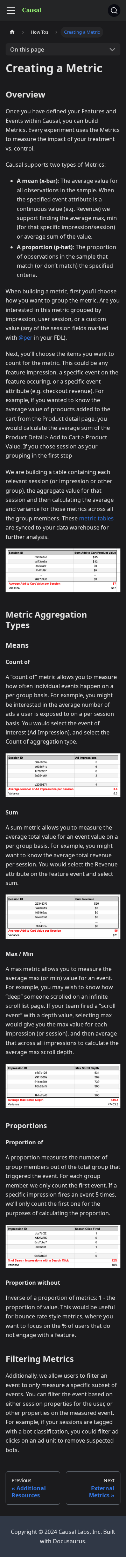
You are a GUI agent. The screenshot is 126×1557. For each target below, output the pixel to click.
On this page (27, 49)
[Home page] (12, 32)
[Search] (114, 10)
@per (26, 337)
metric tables (96, 518)
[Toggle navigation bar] (11, 10)
